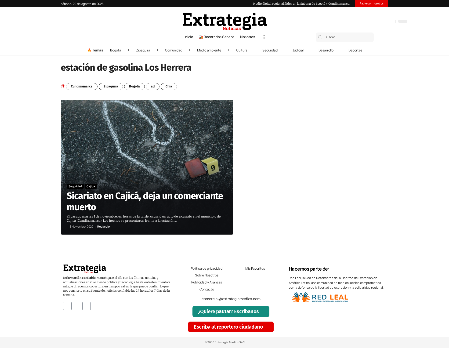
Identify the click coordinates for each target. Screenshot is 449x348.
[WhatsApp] (390, 22)
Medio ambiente (209, 50)
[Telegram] (386, 22)
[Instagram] (376, 22)
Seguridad (270, 50)
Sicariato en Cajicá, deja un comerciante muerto (145, 201)
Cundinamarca (82, 86)
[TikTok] (381, 22)
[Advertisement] (357, 170)
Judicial (298, 50)
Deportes (355, 50)
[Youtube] (86, 306)
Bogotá (115, 50)
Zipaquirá (143, 50)
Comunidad (173, 50)
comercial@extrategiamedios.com (231, 299)
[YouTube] (371, 22)
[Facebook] (367, 22)
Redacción (104, 226)
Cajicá (91, 186)
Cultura (241, 50)
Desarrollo (326, 50)
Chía (169, 86)
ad (153, 86)
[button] (264, 37)
